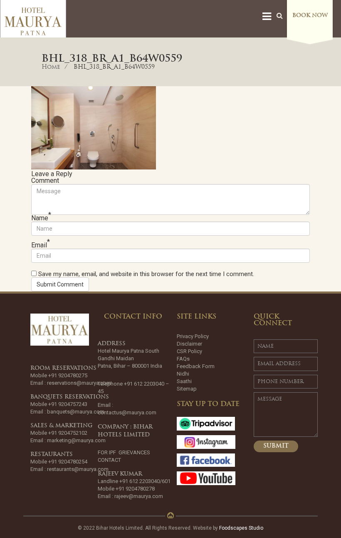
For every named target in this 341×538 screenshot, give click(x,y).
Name (41, 218)
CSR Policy (189, 351)
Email (40, 245)
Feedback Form (196, 366)
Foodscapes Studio (241, 528)
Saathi (184, 381)
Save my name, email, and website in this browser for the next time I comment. (146, 274)
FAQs (183, 359)
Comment (45, 180)
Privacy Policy (193, 336)
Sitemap (187, 389)
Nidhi (183, 374)
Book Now (310, 15)
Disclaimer (189, 344)
